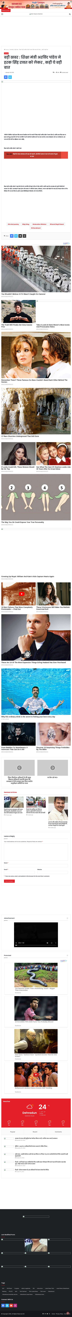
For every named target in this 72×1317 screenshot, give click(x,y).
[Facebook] (6, 77)
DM (34, 1288)
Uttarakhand (36, 228)
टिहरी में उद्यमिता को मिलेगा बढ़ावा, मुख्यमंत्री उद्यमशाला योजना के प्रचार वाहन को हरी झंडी (35, 811)
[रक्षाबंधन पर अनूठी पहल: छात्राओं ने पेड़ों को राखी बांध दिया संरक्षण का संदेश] (36, 1272)
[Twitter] (10, 77)
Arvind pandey (14, 224)
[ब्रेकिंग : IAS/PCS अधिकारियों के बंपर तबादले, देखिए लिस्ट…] (9, 1148)
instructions (40, 1288)
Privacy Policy (59, 1314)
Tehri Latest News (33, 1291)
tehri (16, 1291)
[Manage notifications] (67, 1313)
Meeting (4, 1291)
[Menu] (2, 15)
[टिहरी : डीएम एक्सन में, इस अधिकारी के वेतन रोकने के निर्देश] (9, 1172)
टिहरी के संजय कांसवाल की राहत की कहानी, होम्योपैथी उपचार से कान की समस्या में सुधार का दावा (13, 811)
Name (6, 863)
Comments (58, 1132)
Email (6, 869)
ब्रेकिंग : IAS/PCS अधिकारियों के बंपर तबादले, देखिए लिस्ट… (31, 1146)
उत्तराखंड (12, 49)
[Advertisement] (36, 30)
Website (39, 869)
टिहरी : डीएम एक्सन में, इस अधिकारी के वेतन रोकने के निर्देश (32, 1170)
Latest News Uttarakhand (62, 1288)
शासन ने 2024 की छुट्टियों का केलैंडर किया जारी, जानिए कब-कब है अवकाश (36, 1138)
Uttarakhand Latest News (26, 1294)
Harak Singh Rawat (57, 224)
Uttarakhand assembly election (10, 1294)
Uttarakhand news (39, 1294)
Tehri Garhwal (23, 1291)
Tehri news (43, 1291)
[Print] (24, 236)
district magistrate (26, 1288)
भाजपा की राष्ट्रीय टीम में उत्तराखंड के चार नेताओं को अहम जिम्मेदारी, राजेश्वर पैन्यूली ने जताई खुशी (57, 823)
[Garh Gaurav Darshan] (36, 14)
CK (23, 1314)
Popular (12, 1132)
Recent (35, 1132)
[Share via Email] (20, 236)
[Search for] (70, 15)
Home (7, 49)
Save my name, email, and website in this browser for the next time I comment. (28, 876)
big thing (26, 224)
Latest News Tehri (49, 1288)
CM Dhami (9, 1288)
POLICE (11, 1291)
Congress (16, 1288)
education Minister (40, 224)
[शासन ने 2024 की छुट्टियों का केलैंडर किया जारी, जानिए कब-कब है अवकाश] (9, 1141)
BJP (3, 1288)
